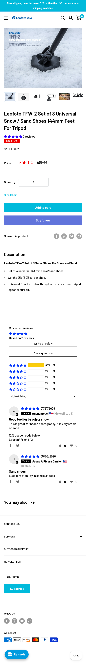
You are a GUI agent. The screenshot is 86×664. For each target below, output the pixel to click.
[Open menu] (6, 18)
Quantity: (10, 182)
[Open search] (63, 18)
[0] (78, 18)
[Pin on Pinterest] (64, 236)
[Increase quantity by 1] (44, 182)
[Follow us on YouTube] (22, 621)
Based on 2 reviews (21, 338)
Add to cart (43, 207)
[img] (30, 408)
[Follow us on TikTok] (29, 621)
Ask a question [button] (43, 353)
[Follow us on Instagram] (14, 621)
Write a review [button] (43, 343)
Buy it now (43, 220)
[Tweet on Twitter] (71, 236)
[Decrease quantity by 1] (23, 182)
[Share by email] (79, 236)
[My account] (71, 18)
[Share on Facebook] (56, 236)
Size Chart (11, 195)
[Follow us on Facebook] (7, 621)
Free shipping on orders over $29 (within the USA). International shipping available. (43, 6)
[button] (13, 136)
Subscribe (17, 588)
